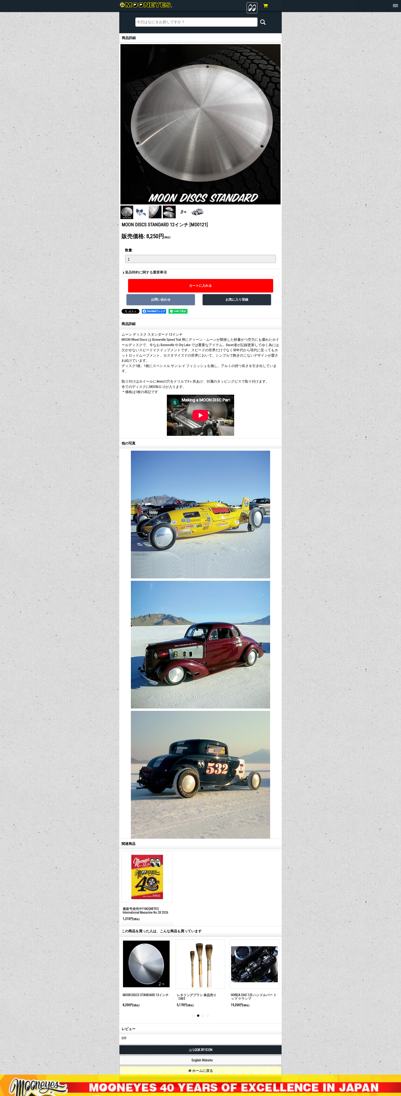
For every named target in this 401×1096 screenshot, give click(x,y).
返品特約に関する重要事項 (146, 272)
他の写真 (129, 443)
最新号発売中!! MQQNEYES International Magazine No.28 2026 (145, 911)
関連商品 (129, 844)
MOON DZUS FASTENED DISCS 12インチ (200, 997)
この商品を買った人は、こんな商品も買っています (162, 931)
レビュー (129, 1029)
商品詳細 (129, 324)
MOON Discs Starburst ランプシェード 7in (254, 997)
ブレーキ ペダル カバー (140, 995)
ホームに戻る (202, 1071)
